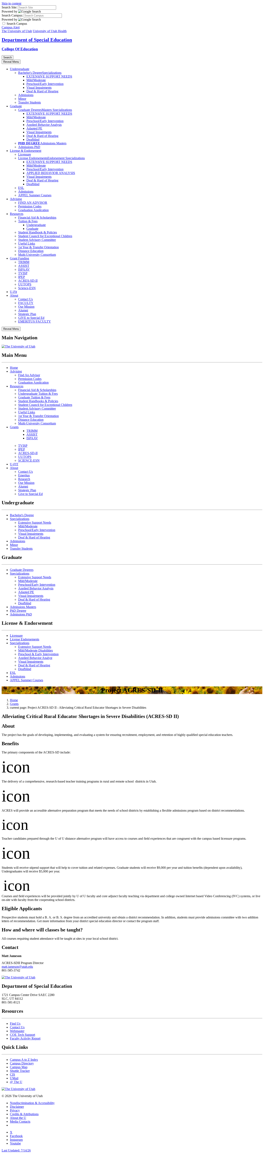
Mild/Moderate (36, 80)
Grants (14, 427)
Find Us (15, 1023)
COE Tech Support (22, 1034)
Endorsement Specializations (66, 158)
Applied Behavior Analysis (44, 124)
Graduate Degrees (30, 110)
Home (14, 367)
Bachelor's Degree (30, 72)
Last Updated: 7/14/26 (16, 1150)
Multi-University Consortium (37, 254)
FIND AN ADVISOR (32, 202)
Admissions (25, 95)
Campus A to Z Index (24, 1059)
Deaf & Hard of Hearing (42, 91)
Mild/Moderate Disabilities (35, 650)
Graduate (16, 106)
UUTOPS (24, 284)
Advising (16, 199)
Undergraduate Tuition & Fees (38, 393)
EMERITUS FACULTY (34, 321)
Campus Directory (22, 1063)
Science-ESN (27, 288)
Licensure (24, 154)
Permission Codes (29, 206)
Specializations (51, 72)
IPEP (21, 277)
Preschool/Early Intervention (45, 84)
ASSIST (23, 266)
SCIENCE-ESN (29, 460)
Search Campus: (12, 15)
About (14, 295)
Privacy (15, 1110)
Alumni (23, 310)
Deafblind (32, 139)
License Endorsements (32, 158)
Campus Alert (11, 27)
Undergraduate (19, 69)
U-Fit (13, 292)
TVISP (22, 273)
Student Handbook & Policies (37, 232)
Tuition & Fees (28, 221)
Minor (22, 98)
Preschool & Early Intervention (38, 654)
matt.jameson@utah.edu (17, 966)
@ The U (16, 1082)
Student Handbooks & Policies (38, 401)
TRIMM (23, 262)
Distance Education (31, 251)
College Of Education (20, 49)
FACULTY (25, 303)
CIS (12, 1074)
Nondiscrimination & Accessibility (32, 1103)
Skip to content (11, 3)
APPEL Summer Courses (34, 195)
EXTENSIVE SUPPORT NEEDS (49, 76)
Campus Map (18, 1067)
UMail (14, 1078)
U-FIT (14, 464)
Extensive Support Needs (34, 522)
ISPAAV (24, 269)
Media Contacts (20, 1121)
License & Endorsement (25, 150)
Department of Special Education (37, 39)
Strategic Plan (27, 314)
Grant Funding (19, 258)
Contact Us (25, 299)
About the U (18, 1118)
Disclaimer (17, 1106)
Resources (16, 214)
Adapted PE (34, 128)
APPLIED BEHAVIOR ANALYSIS (50, 173)
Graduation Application (33, 210)
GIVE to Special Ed (31, 317)
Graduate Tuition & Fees (34, 397)
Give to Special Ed (30, 494)
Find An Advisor (29, 375)
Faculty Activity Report (25, 1038)
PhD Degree (18, 610)
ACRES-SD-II (28, 280)
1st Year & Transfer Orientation (38, 247)
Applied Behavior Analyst (35, 658)
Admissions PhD (29, 147)
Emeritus (24, 475)
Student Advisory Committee (37, 240)
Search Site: (9, 7)
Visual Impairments (39, 87)
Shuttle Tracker (20, 1071)
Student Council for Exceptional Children (45, 236)
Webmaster (17, 1031)
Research (24, 479)
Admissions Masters (53, 143)
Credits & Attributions (24, 1114)
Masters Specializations (57, 110)
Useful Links (26, 243)
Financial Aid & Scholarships (37, 217)
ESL (21, 188)
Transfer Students (29, 102)
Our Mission (26, 306)
